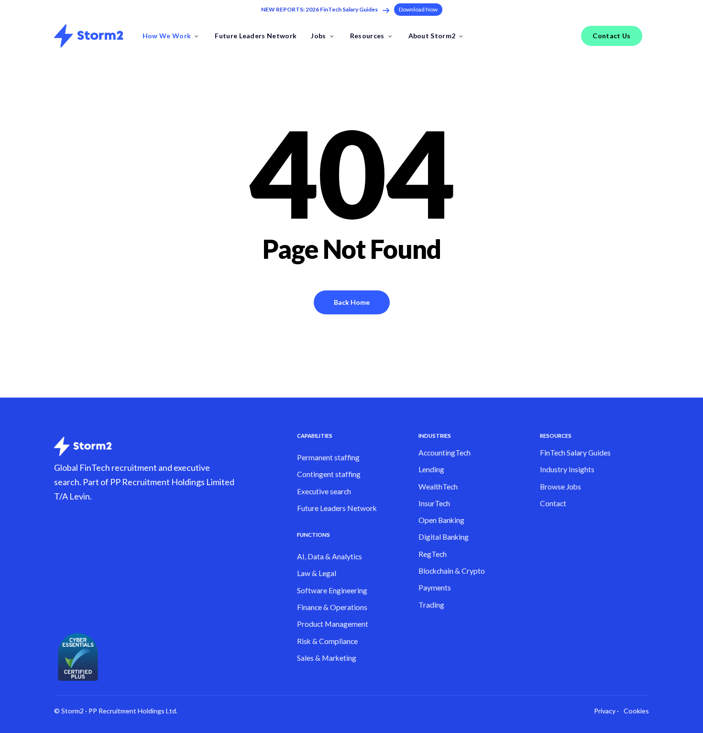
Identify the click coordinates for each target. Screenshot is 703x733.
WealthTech (438, 486)
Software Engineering (332, 590)
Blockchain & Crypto (451, 570)
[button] (418, 9)
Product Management (332, 624)
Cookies (636, 711)
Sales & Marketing (326, 658)
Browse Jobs (560, 486)
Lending (431, 469)
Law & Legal (316, 573)
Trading (431, 604)
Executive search (324, 491)
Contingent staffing (329, 474)
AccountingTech (444, 452)
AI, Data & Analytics (329, 556)
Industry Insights (567, 469)
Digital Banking (443, 537)
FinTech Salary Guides (575, 452)
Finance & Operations (332, 607)
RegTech (432, 554)
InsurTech (434, 503)
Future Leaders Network (337, 508)
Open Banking (441, 520)
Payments (434, 587)
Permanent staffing (328, 457)
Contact (553, 503)
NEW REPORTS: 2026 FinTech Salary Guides (319, 9)
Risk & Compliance (327, 641)
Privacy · (606, 711)
